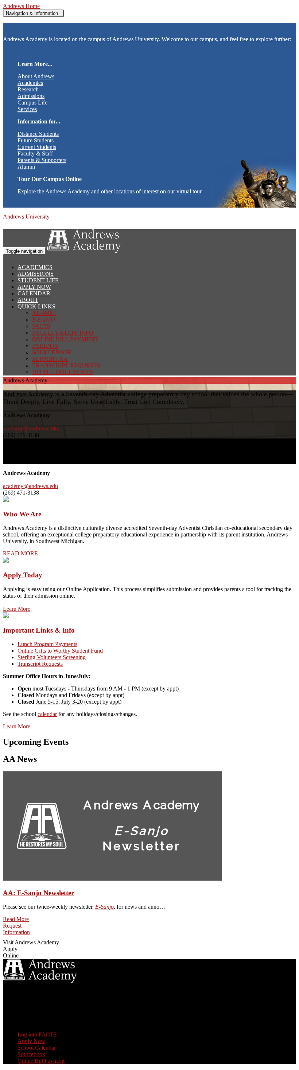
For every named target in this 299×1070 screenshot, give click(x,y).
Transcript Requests (66, 365)
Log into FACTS (37, 1034)
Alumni (26, 167)
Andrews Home (21, 6)
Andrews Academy (67, 191)
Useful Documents (62, 372)
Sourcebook (31, 1054)
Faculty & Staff (35, 153)
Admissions (31, 96)
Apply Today (22, 575)
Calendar (34, 293)
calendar (47, 714)
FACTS (41, 326)
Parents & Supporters (42, 160)
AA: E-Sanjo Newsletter (38, 893)
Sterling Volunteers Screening (52, 657)
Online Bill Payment (65, 339)
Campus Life (32, 102)
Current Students (37, 147)
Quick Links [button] (36, 306)
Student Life (38, 280)
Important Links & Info (39, 630)
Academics (30, 83)
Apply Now (34, 287)
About (28, 300)
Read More (16, 919)
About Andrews (36, 76)
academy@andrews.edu (30, 428)
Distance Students (38, 134)
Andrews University (26, 216)
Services (27, 109)
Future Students (36, 140)
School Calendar (37, 1048)
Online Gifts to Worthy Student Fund (60, 651)
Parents (45, 346)
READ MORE (20, 553)
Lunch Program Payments (47, 644)
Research (28, 89)
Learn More (16, 609)
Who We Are (22, 514)
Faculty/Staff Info (62, 333)
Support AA (50, 359)
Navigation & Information (33, 13)
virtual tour (189, 191)
